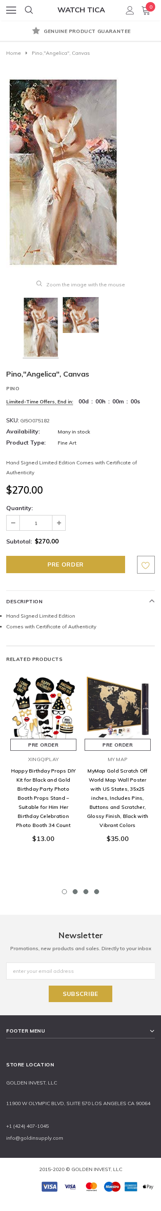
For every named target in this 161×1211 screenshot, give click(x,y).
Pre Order (43, 745)
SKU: (12, 420)
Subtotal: (19, 541)
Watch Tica (81, 9)
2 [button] (75, 891)
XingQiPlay (43, 759)
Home (13, 53)
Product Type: (26, 442)
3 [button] (85, 891)
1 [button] (64, 891)
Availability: (23, 431)
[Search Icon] (29, 10)
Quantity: (19, 508)
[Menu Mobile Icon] (11, 10)
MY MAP (118, 759)
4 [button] (96, 891)
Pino (12, 388)
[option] (80, 32)
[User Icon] (130, 10)
